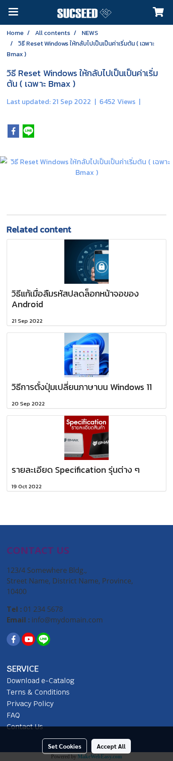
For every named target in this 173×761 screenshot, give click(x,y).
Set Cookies (64, 746)
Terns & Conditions (38, 692)
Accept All (111, 746)
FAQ (13, 715)
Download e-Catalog (41, 680)
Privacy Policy (30, 703)
